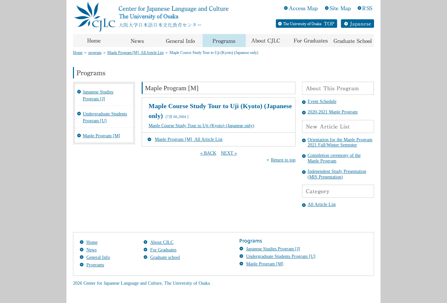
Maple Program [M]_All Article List (135, 52)
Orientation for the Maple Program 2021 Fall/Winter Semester (340, 142)
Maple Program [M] (101, 135)
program (94, 52)
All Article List (322, 204)
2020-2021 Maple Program (333, 111)
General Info (98, 257)
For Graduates (163, 249)
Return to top (283, 160)
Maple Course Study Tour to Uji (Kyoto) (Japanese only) (201, 125)
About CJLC (161, 242)
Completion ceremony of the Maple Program (334, 158)
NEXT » (229, 153)
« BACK (208, 153)
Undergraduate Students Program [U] (105, 117)
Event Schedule (322, 101)
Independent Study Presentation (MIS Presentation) (337, 174)
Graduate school (165, 257)
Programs (95, 264)
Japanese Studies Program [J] (98, 95)
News (91, 249)
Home (77, 52)
